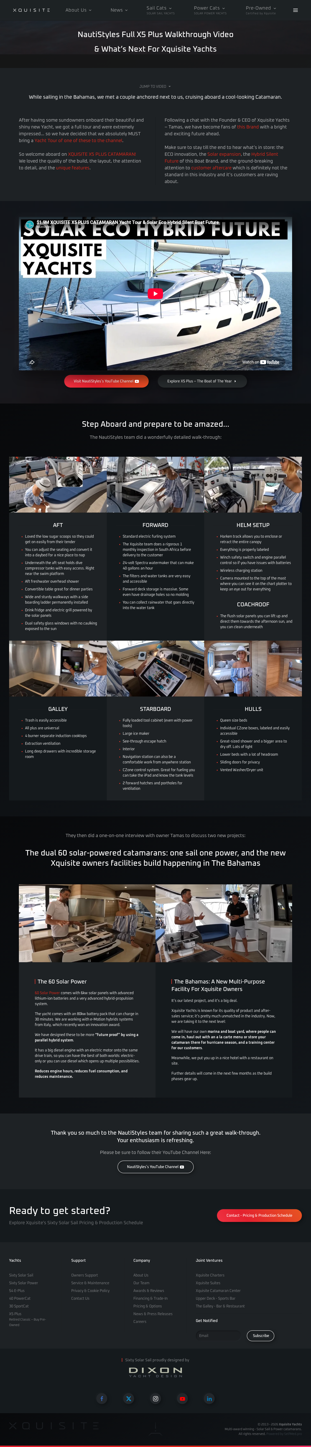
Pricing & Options (147, 1306)
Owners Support (84, 1275)
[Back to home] (31, 10)
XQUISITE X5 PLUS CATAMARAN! (102, 154)
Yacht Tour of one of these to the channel (78, 140)
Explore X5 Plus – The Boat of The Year (199, 381)
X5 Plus (27, 1319)
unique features (72, 168)
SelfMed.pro (293, 1434)
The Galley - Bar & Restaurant (220, 1306)
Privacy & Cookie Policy (90, 1291)
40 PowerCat (20, 1298)
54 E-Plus (17, 1291)
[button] (160, 10)
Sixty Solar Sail (21, 1275)
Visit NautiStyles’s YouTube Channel (103, 381)
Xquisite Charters (210, 1275)
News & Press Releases (153, 1314)
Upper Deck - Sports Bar (215, 1298)
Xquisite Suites (208, 1283)
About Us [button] (76, 10)
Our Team (141, 1283)
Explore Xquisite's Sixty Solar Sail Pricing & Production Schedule (76, 1223)
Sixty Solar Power (23, 1283)
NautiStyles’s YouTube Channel (152, 1167)
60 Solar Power (47, 993)
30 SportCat (19, 1306)
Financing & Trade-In (150, 1298)
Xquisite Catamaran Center (218, 1291)
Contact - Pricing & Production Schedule (259, 1215)
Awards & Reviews (148, 1291)
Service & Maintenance (90, 1283)
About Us (140, 1275)
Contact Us (80, 1298)
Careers (139, 1322)
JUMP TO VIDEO (152, 86)
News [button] (117, 10)
